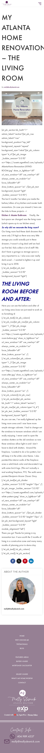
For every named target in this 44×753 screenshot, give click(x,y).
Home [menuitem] (22, 636)
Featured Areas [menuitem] (22, 657)
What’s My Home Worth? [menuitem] (22, 678)
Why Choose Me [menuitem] (22, 640)
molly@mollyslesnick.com (11, 87)
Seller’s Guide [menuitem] (22, 674)
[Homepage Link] (6, 3)
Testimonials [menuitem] (22, 644)
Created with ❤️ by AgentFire (15, 715)
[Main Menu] (39, 3)
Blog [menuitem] (22, 648)
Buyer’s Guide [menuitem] (22, 661)
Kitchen (5, 215)
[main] (22, 312)
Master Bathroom (19, 215)
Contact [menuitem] (22, 683)
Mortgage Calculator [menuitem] (22, 665)
